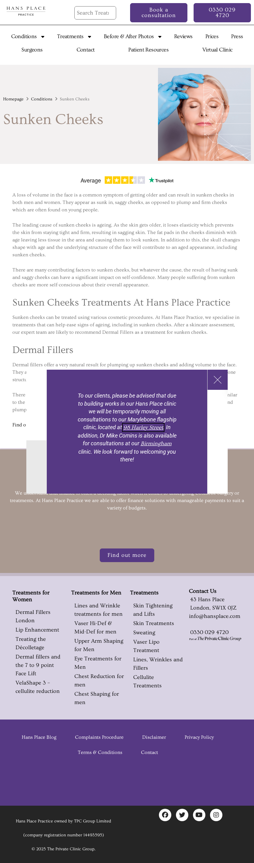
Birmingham (156, 443)
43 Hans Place (207, 599)
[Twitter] (182, 815)
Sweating (144, 632)
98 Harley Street (143, 427)
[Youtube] (199, 815)
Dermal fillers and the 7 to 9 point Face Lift (37, 665)
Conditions (41, 99)
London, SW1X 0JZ (213, 608)
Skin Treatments (153, 623)
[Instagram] (216, 815)
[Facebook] (165, 815)
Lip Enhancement (37, 630)
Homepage (13, 99)
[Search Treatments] (95, 13)
